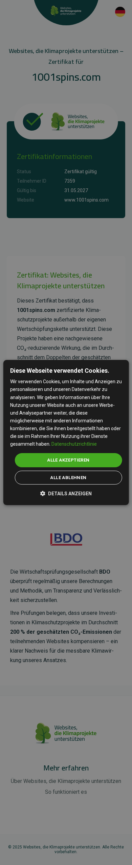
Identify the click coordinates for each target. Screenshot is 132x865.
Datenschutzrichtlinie (74, 444)
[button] (66, 493)
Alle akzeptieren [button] (68, 460)
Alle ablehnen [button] (68, 477)
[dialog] (66, 432)
